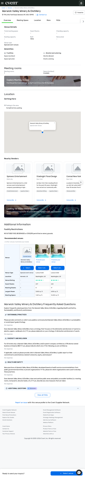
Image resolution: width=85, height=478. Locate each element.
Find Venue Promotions (9, 415)
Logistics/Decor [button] (25, 191)
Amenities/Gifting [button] (41, 191)
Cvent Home (6, 426)
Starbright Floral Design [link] (47, 176)
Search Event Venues (8, 412)
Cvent (3, 8)
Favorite (80, 12)
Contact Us (5, 428)
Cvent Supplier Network (9, 410)
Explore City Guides (8, 417)
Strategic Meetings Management (53, 417)
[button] (42, 132)
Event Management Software (52, 410)
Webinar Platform (48, 422)
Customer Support (7, 431)
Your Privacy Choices (8, 433)
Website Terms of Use (49, 431)
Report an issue (21, 403)
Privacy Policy (47, 426)
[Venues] (81, 3)
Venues (10, 8)
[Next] (83, 21)
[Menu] (2, 3)
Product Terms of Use (49, 428)
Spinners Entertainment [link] (17, 176)
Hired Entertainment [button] (12, 191)
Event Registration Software (51, 412)
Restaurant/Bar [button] (71, 191)
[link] (18, 168)
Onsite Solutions (7, 420)
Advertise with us (48, 433)
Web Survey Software (49, 420)
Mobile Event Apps (48, 415)
